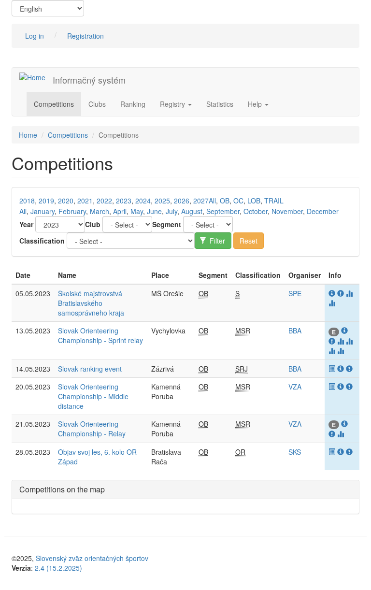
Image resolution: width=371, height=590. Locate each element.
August (191, 211)
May (136, 211)
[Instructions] (341, 293)
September (223, 211)
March (99, 211)
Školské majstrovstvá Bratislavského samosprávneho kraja (91, 302)
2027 (201, 200)
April (120, 211)
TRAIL (274, 200)
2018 (27, 200)
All (212, 200)
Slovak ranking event (90, 369)
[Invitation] (332, 293)
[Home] (36, 77)
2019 (46, 200)
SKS (294, 452)
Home (28, 135)
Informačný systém (89, 79)
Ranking (132, 104)
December (323, 211)
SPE (294, 293)
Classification (42, 240)
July (171, 211)
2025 (162, 200)
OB (224, 200)
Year (26, 224)
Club (92, 224)
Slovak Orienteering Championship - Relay (92, 428)
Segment (166, 224)
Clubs (97, 104)
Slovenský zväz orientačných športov (92, 558)
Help (256, 104)
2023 (123, 200)
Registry (173, 104)
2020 (65, 200)
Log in (34, 36)
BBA (294, 330)
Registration (85, 36)
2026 (181, 200)
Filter (216, 240)
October (255, 211)
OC (238, 200)
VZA (294, 386)
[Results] (332, 369)
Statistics (219, 104)
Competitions (54, 104)
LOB (253, 200)
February (72, 211)
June (154, 211)
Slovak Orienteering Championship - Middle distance (93, 396)
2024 (143, 200)
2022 (104, 200)
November (287, 211)
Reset (248, 240)
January (42, 211)
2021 (85, 200)
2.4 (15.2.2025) (58, 568)
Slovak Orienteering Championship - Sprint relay (100, 335)
